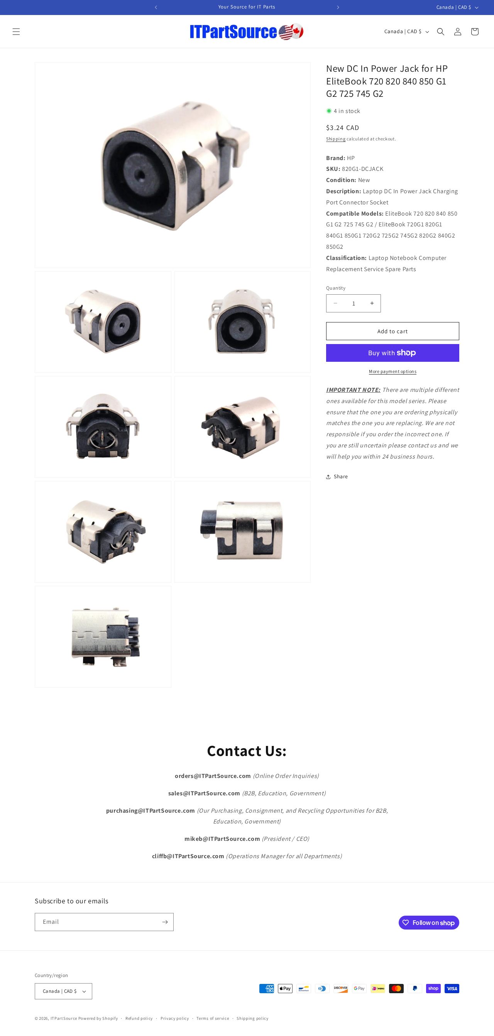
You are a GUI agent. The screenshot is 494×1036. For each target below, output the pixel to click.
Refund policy (139, 1018)
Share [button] (341, 476)
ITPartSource (64, 1018)
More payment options (392, 371)
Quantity (335, 288)
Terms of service (212, 1018)
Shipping (336, 139)
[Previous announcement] (155, 7)
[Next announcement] (338, 7)
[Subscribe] (164, 922)
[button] (16, 31)
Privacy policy (175, 1018)
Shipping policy (253, 1018)
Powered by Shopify (98, 1018)
